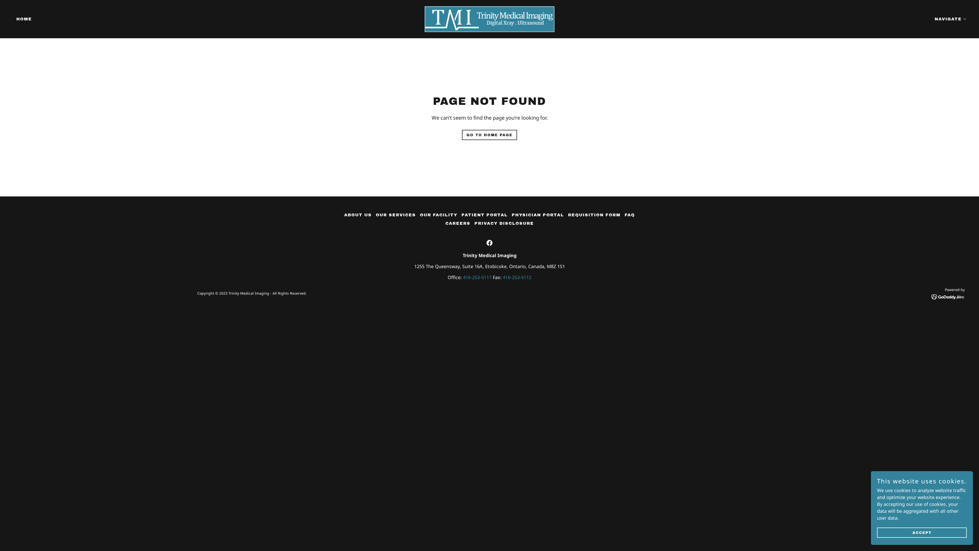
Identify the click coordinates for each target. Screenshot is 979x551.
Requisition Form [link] (594, 215)
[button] (949, 19)
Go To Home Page (489, 135)
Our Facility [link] (438, 215)
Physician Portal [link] (538, 215)
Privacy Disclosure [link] (504, 223)
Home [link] (24, 19)
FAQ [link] (630, 215)
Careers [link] (457, 223)
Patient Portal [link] (484, 215)
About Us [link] (358, 215)
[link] (489, 19)
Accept (922, 533)
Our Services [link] (396, 215)
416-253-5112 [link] (517, 277)
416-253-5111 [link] (477, 277)
